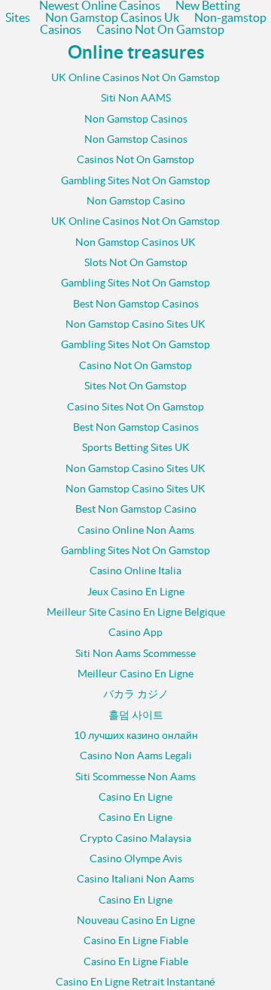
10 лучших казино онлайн (136, 735)
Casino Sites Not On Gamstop (135, 407)
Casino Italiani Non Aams (135, 879)
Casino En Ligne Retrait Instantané (135, 982)
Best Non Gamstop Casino (135, 509)
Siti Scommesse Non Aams (135, 777)
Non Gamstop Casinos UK (135, 242)
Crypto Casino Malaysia (135, 838)
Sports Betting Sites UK (136, 447)
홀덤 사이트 (135, 715)
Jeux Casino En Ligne (135, 592)
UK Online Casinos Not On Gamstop (135, 77)
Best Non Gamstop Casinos (136, 304)
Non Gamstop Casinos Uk (112, 18)
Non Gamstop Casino (136, 201)
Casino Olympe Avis (136, 858)
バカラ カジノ (136, 694)
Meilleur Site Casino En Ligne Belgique (136, 612)
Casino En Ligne (135, 797)
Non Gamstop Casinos (135, 119)
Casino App (135, 632)
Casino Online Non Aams (136, 530)
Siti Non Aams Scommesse (135, 653)
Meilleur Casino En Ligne (135, 674)
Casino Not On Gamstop (160, 30)
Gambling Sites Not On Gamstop (135, 180)
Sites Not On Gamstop (135, 386)
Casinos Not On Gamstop (135, 159)
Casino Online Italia (135, 571)
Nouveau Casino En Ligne (136, 920)
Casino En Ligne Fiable (136, 940)
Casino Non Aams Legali (136, 755)
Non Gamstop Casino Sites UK (135, 324)
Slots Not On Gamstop (135, 262)
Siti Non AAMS (136, 98)
